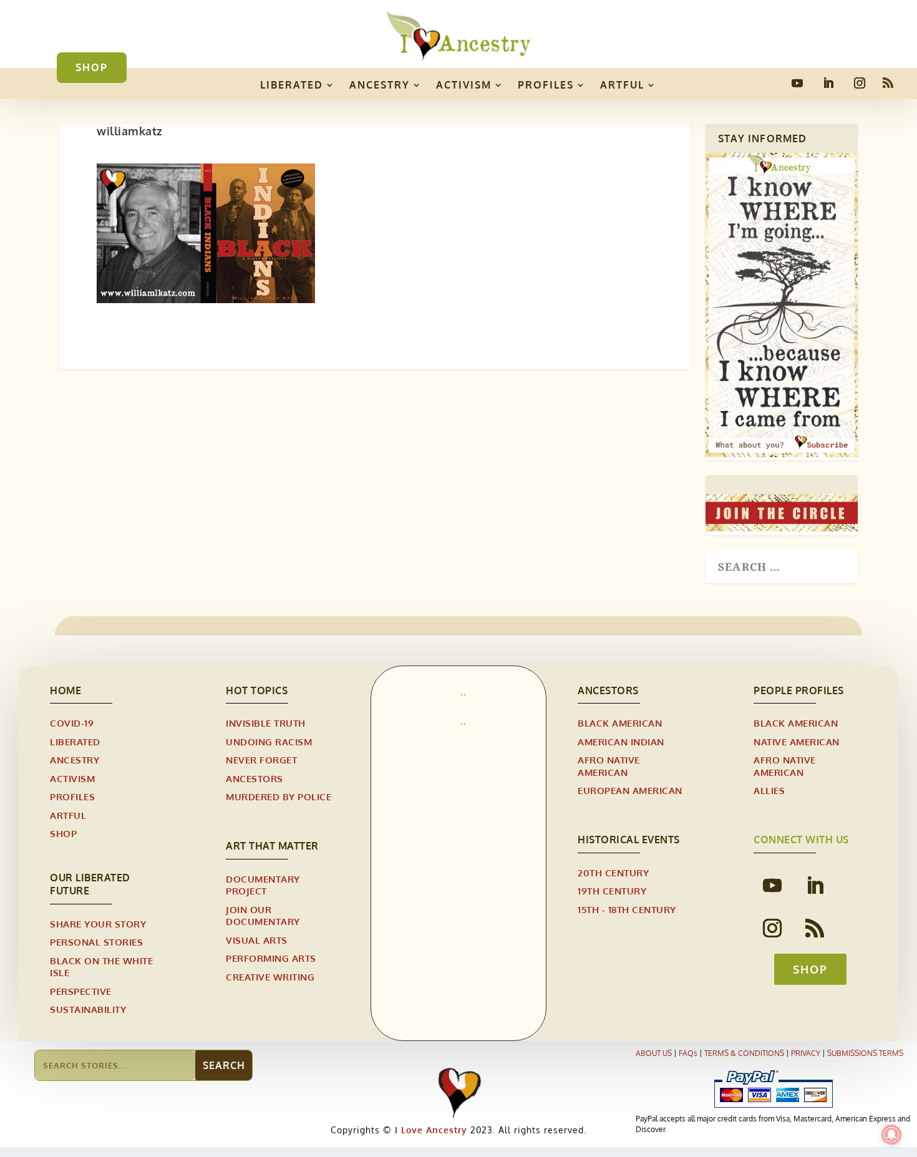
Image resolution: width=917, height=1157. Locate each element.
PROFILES (546, 85)
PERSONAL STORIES (96, 942)
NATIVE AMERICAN (797, 742)
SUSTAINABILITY (88, 1009)
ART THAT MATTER (272, 846)
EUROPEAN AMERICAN (630, 790)
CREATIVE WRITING (270, 977)
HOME (65, 690)
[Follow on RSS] (888, 83)
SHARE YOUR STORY (98, 924)
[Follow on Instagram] (859, 83)
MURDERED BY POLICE (278, 797)
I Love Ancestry (429, 1130)
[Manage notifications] (891, 1135)
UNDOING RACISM (269, 742)
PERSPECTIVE (81, 991)
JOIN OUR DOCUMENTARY (263, 916)
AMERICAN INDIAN (621, 742)
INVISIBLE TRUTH (266, 723)
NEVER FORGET (261, 760)
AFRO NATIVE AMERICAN (609, 766)
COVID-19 (72, 723)
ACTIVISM (464, 85)
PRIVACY (805, 1053)
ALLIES (769, 790)
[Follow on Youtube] (797, 83)
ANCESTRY (379, 85)
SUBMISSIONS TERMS (865, 1053)
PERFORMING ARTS (271, 958)
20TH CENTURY (613, 873)
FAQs (688, 1053)
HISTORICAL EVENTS (629, 839)
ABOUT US (654, 1053)
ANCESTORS (254, 779)
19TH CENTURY (612, 891)
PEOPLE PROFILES (799, 690)
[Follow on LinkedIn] (828, 83)
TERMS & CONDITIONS (744, 1053)
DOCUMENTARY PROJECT (263, 885)
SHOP (91, 67)
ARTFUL (622, 85)
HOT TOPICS (257, 690)
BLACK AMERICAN (620, 723)
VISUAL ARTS (257, 940)
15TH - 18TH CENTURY (627, 910)
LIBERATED (291, 85)
